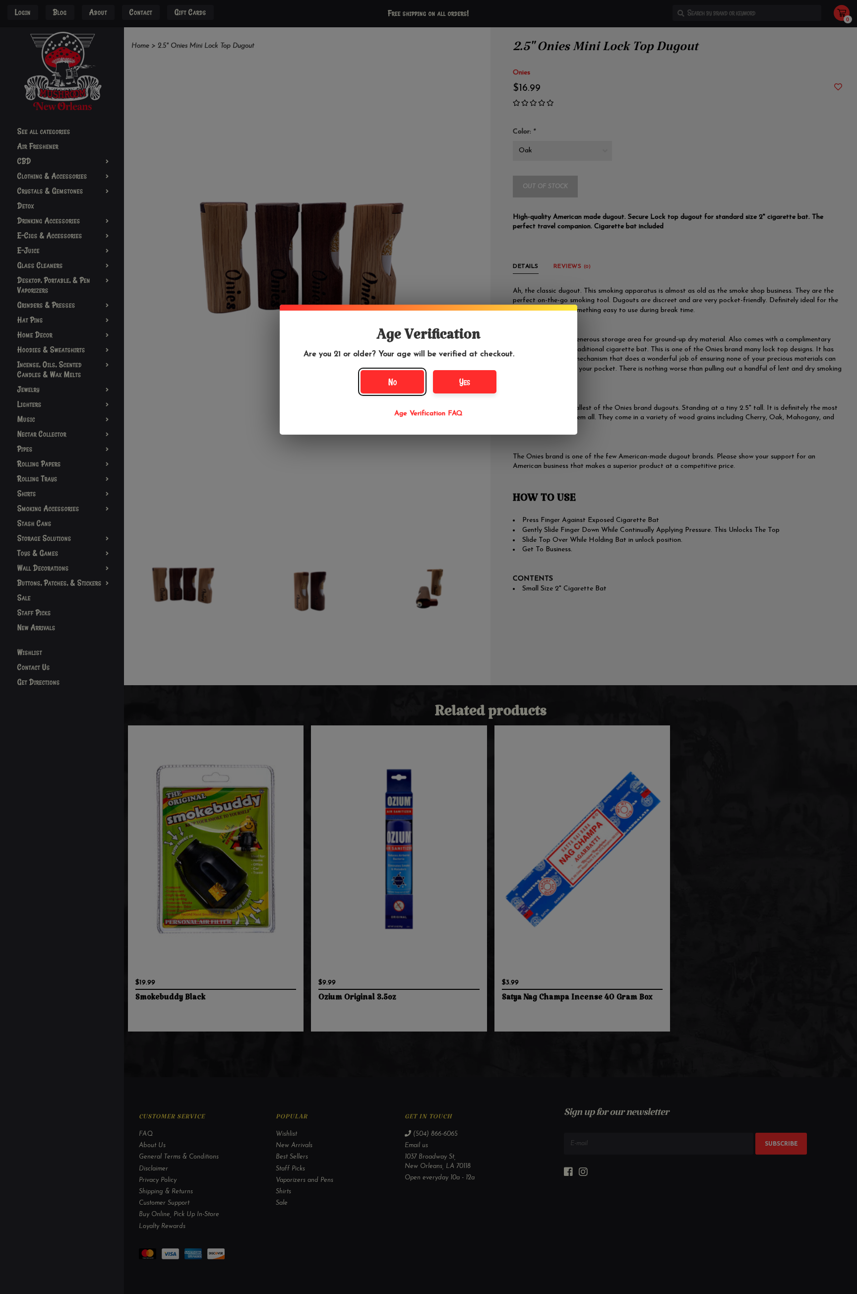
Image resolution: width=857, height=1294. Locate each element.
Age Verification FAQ (428, 413)
